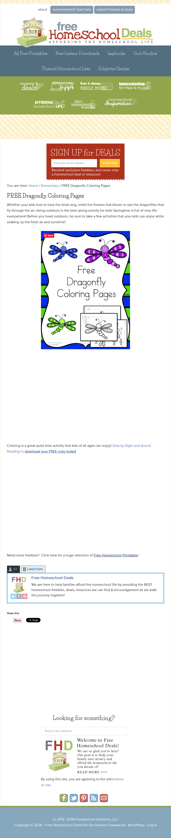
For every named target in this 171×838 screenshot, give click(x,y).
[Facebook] (19, 597)
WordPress (136, 825)
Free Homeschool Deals (52, 578)
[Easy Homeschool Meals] (84, 104)
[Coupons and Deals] (32, 86)
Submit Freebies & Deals (114, 10)
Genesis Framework (110, 825)
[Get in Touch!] (103, 801)
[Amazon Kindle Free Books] (96, 86)
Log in (152, 825)
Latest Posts (35, 569)
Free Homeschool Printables (116, 555)
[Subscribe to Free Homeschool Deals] (93, 801)
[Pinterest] (24, 597)
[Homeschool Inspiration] (121, 104)
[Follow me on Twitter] (73, 801)
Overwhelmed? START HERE (72, 10)
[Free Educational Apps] (62, 86)
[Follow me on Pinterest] (83, 801)
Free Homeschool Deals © (85, 30)
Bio (15, 569)
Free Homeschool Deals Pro (66, 825)
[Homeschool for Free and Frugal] (135, 86)
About (42, 10)
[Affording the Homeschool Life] (49, 104)
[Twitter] (13, 597)
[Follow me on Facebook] (63, 801)
